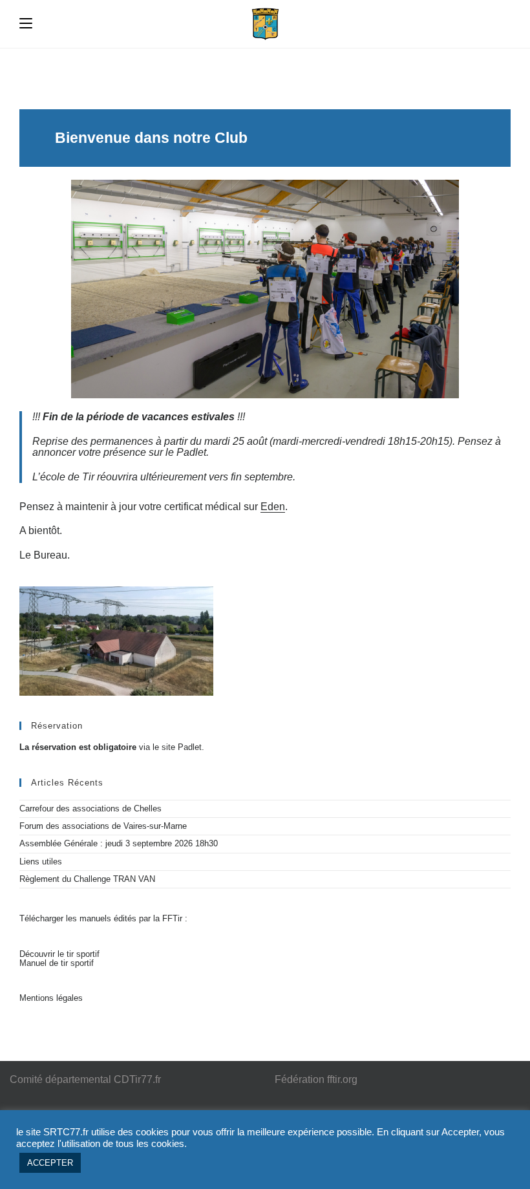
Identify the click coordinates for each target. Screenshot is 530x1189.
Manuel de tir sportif (56, 963)
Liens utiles (40, 861)
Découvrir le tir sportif (59, 954)
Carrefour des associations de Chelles (90, 808)
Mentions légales (51, 998)
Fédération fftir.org (316, 1079)
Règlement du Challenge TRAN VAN (87, 879)
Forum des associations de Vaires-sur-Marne (103, 826)
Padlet (190, 747)
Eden (272, 506)
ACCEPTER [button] (50, 1163)
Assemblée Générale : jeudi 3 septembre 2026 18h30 (118, 843)
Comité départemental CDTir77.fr (85, 1079)
